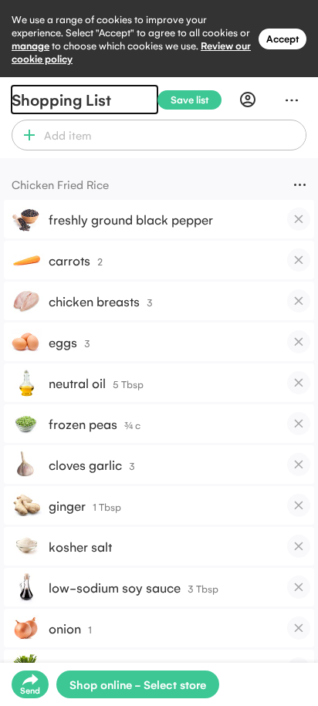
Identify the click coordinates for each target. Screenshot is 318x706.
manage (30, 45)
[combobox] (172, 135)
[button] (25, 135)
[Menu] (291, 99)
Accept (282, 38)
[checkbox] (298, 219)
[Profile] (248, 99)
